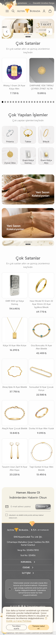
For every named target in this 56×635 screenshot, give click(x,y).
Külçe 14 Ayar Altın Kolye (14, 345)
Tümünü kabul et (38, 627)
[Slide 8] (21, 102)
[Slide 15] (40, 102)
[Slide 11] (29, 102)
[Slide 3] (8, 102)
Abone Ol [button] (43, 506)
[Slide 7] (18, 102)
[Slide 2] (29, 29)
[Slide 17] (45, 102)
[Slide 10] (26, 102)
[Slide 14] (37, 102)
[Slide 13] (34, 102)
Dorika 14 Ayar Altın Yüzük (41, 428)
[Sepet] (50, 11)
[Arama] (13, 11)
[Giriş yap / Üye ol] (44, 11)
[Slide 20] (53, 102)
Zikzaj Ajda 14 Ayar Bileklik (14, 387)
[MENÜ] (7, 11)
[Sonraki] (49, 32)
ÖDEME (26, 567)
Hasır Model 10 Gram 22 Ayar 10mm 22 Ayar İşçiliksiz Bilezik (41, 304)
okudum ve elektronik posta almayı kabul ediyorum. (26, 516)
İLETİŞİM (26, 573)
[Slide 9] (24, 102)
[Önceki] (7, 32)
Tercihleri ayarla (16, 627)
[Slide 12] (32, 102)
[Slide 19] (51, 102)
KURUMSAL (26, 562)
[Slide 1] (26, 29)
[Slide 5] (13, 102)
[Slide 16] (42, 102)
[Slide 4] (10, 102)
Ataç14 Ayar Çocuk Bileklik (14, 428)
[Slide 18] (48, 102)
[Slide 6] (16, 102)
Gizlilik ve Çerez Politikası (18, 621)
